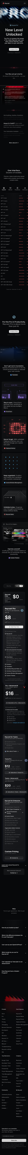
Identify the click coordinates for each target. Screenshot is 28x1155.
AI (2, 1085)
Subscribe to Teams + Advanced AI (17, 791)
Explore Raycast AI (11, 647)
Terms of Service (20, 1068)
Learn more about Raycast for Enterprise (10, 865)
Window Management (22, 1024)
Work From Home (6, 1082)
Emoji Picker (19, 1043)
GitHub (3, 1105)
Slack (3, 1100)
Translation (5, 1079)
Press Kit (18, 1083)
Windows (4, 1035)
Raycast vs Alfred (6, 1049)
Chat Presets (19, 1105)
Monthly (9, 586)
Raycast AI (19, 1013)
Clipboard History (20, 1022)
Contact (18, 1086)
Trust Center (19, 1080)
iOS (3, 1032)
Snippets (18, 1027)
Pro (3, 1016)
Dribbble (4, 1108)
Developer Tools (6, 1063)
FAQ (3, 1052)
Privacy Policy (20, 1071)
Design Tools (5, 1060)
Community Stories (7, 1094)
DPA (17, 1078)
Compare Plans (14, 49)
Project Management (7, 1071)
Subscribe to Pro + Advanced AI (16, 702)
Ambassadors (5, 1097)
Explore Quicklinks (21, 1100)
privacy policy (18, 1146)
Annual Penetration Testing (12, 812)
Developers (5, 1030)
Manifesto (19, 1060)
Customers (19, 1063)
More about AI (13, 143)
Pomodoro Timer (6, 1065)
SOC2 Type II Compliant (13, 809)
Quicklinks (19, 1032)
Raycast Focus (20, 1019)
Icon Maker (19, 1111)
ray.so (17, 1108)
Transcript (4, 1076)
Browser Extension (7, 1027)
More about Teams (12, 751)
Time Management (7, 1074)
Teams (3, 1019)
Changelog (5, 1024)
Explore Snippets (20, 1097)
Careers (18, 1065)
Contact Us (15, 858)
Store (3, 1013)
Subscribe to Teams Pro (17, 772)
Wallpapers (19, 1116)
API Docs (4, 1041)
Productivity (5, 1068)
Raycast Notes (20, 1016)
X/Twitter (4, 1102)
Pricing (3, 1022)
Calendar (18, 1038)
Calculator (19, 1035)
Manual (4, 1043)
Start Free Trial (15, 627)
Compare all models (18, 722)
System (18, 1041)
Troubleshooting (6, 1046)
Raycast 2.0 (5, 1038)
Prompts (18, 1102)
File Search (19, 1030)
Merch (17, 1113)
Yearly (18, 586)
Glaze (17, 1094)
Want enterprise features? (14, 872)
